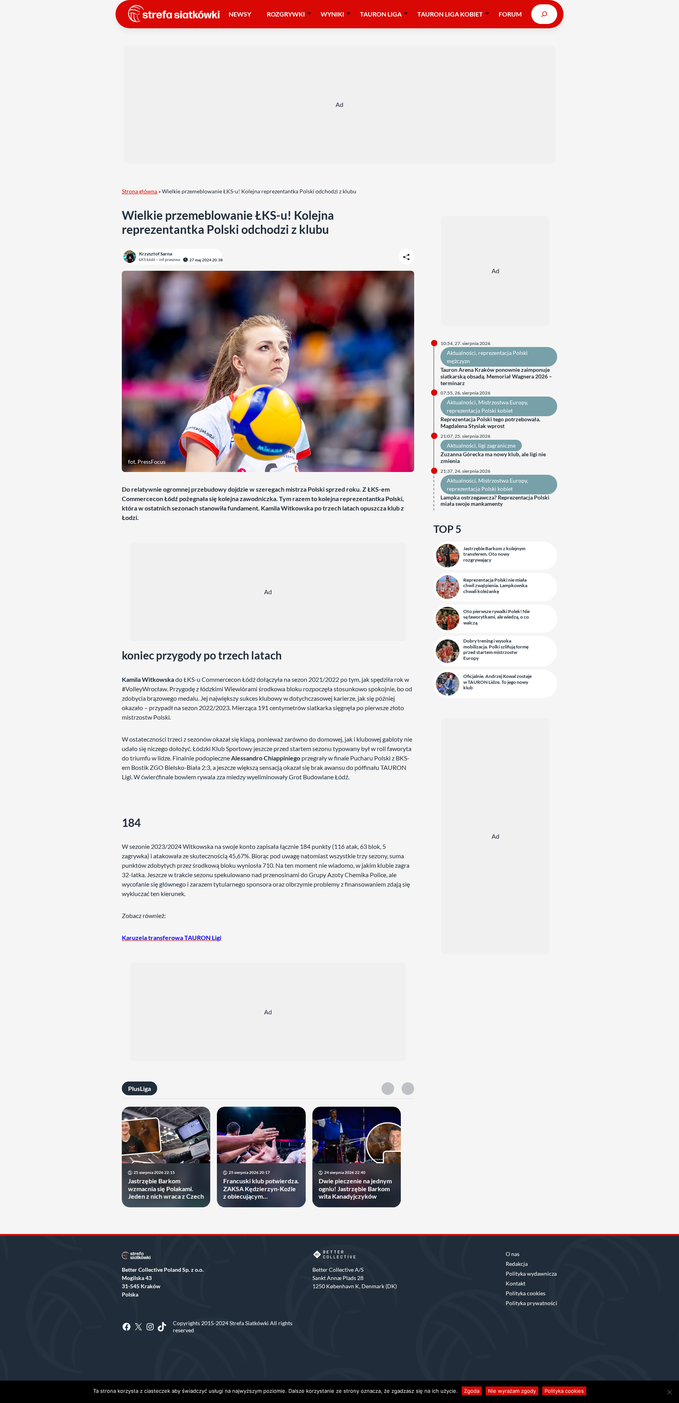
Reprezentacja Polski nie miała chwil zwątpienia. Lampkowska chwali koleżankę (495, 585)
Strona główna (139, 191)
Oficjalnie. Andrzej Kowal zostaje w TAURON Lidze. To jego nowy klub (497, 682)
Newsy (240, 14)
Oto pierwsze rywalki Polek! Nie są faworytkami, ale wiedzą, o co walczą (496, 617)
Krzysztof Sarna (155, 254)
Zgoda (471, 1391)
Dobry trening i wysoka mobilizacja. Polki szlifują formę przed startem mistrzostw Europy (496, 649)
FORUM (510, 14)
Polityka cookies (525, 1293)
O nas (512, 1254)
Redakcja (517, 1263)
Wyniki (332, 14)
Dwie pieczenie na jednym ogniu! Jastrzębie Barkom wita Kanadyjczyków (355, 1188)
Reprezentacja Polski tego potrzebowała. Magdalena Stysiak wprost (490, 422)
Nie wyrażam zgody (512, 1391)
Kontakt (515, 1283)
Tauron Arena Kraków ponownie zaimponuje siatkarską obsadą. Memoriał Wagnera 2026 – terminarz (496, 376)
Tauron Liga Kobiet (450, 14)
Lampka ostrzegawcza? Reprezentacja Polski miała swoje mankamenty (494, 500)
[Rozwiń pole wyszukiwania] (544, 14)
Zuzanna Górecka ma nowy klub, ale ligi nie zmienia (493, 457)
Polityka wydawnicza (531, 1273)
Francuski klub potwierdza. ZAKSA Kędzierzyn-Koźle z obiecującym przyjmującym (261, 1188)
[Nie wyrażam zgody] (669, 1392)
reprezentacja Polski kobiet (480, 410)
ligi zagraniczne (497, 445)
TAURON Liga (381, 14)
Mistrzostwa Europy (502, 402)
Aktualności (461, 352)
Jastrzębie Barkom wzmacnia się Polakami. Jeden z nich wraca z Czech (166, 1188)
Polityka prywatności (531, 1303)
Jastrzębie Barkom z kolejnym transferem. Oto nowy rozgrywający (494, 554)
